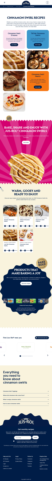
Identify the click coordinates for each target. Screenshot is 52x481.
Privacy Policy (18, 459)
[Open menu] (4, 2)
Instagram (30, 461)
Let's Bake (14, 44)
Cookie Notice (18, 461)
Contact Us (5, 466)
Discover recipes (26, 283)
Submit (35, 437)
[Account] (47, 2)
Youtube (30, 466)
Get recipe (37, 44)
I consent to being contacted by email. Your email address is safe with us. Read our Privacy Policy (27, 442)
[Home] (3, 6)
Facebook (30, 459)
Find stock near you (43, 337)
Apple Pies (42, 462)
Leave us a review (7, 468)
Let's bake (26, 142)
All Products (6, 461)
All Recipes (5, 459)
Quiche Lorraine (43, 469)
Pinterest (30, 463)
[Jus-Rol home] (26, 2)
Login (4, 463)
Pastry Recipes (10, 6)
